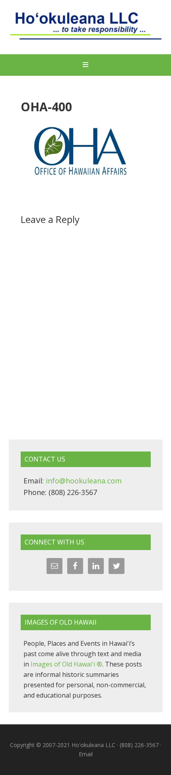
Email (86, 754)
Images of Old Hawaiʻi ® (66, 664)
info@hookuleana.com (84, 480)
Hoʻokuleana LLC (86, 28)
